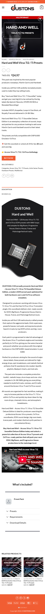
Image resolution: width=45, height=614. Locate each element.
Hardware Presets (8, 170)
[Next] (43, 575)
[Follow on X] (24, 598)
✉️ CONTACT (22, 607)
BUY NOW (8, 158)
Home (4, 59)
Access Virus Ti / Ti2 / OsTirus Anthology (21, 152)
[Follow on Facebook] (17, 598)
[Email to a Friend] (12, 176)
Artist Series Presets (36, 168)
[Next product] (4, 70)
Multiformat (28, 59)
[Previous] (1, 575)
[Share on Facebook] (4, 176)
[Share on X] (8, 176)
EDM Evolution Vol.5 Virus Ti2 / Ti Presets (33, 582)
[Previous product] (8, 70)
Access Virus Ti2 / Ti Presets (19, 168)
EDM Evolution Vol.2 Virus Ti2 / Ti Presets (11, 582)
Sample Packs (15, 59)
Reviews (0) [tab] (6, 194)
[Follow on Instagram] (20, 598)
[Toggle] (7, 511)
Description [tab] (7, 189)
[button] (3, 7)
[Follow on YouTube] (27, 598)
